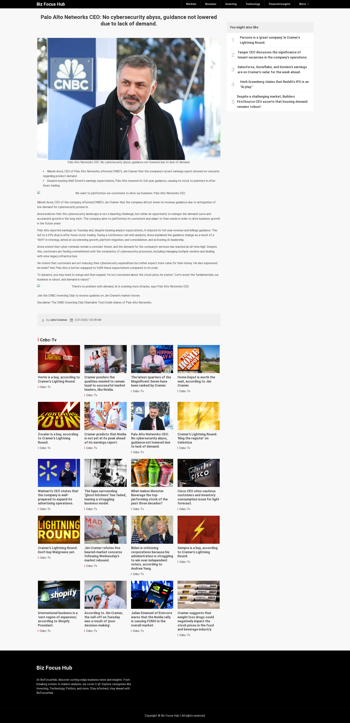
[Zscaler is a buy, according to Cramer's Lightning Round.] (59, 416)
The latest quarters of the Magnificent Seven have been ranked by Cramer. (151, 381)
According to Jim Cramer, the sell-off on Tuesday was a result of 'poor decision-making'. (103, 619)
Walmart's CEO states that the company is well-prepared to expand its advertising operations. (58, 497)
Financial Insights (279, 4)
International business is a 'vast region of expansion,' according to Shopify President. (58, 619)
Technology (253, 4)
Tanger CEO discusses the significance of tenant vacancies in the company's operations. (273, 54)
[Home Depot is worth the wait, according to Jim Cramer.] (199, 359)
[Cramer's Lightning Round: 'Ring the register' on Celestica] (199, 416)
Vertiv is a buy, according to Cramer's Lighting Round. (59, 379)
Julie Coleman (58, 319)
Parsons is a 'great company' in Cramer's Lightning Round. (270, 40)
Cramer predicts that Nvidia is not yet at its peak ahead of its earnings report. (105, 438)
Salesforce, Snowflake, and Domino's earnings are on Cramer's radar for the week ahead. (272, 69)
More (302, 4)
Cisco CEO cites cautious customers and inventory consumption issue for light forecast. (198, 497)
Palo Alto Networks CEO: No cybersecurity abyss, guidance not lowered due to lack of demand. (150, 440)
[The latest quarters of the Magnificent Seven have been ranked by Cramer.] (152, 359)
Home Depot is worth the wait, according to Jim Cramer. (196, 381)
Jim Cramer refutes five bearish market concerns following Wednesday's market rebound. (103, 554)
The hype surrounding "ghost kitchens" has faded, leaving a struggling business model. (105, 497)
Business (210, 4)
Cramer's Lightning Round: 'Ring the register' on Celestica (197, 438)
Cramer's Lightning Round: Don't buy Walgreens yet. (57, 550)
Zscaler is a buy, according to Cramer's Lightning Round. (58, 438)
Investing (231, 4)
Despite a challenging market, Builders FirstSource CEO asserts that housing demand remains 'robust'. (272, 102)
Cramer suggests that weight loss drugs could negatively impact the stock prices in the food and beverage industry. (196, 621)
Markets (191, 4)
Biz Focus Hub (50, 4)
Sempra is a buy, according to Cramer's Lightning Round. (198, 552)
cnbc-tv (45, 387)
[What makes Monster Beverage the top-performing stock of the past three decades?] (152, 473)
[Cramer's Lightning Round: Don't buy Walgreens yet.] (59, 530)
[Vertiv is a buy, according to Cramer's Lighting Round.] (59, 359)
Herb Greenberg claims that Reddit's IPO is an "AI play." (274, 84)
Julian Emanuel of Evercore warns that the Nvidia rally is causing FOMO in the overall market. (151, 619)
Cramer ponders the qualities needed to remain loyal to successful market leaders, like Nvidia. (104, 383)
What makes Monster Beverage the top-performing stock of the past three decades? (149, 497)
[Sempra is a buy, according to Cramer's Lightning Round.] (199, 530)
